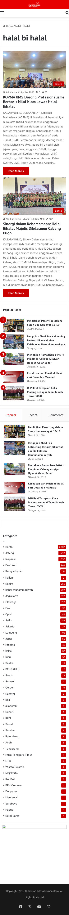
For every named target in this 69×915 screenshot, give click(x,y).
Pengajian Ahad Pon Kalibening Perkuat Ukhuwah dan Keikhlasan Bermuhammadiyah (46, 340)
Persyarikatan (13, 571)
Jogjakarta (11, 595)
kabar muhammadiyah (19, 589)
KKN (8, 718)
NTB (8, 760)
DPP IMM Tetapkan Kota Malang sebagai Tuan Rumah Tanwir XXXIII (45, 392)
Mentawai (11, 797)
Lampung (11, 632)
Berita (9, 546)
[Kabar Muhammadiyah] (34, 4)
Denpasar (11, 791)
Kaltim (9, 583)
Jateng (9, 553)
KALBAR (10, 779)
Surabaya (11, 803)
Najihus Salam (13, 219)
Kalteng (10, 693)
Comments (55, 415)
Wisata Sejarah (14, 766)
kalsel (8, 650)
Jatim (8, 620)
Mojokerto (11, 773)
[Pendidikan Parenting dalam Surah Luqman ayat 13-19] (13, 325)
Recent (32, 415)
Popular (11, 415)
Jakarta (10, 626)
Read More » (16, 171)
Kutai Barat (12, 815)
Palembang (12, 736)
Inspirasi (10, 559)
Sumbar (10, 730)
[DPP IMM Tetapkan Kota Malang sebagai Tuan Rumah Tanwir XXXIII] (13, 393)
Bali (7, 699)
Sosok (9, 675)
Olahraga (10, 602)
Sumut (9, 711)
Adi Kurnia (11, 92)
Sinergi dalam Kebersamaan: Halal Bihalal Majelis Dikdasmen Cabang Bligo (32, 228)
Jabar (8, 638)
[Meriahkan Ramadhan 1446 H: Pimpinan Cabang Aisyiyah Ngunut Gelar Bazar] (13, 359)
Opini (8, 614)
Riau (8, 657)
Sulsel (9, 724)
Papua (9, 809)
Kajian (9, 577)
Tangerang (12, 748)
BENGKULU (12, 669)
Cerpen (9, 687)
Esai (7, 608)
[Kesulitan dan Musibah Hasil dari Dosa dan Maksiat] (13, 377)
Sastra (9, 663)
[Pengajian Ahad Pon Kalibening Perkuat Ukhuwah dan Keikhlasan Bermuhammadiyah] (13, 342)
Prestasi (10, 644)
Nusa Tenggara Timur (18, 754)
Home (9, 26)
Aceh (8, 742)
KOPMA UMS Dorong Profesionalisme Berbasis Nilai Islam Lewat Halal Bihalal (33, 102)
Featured (10, 565)
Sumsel (9, 681)
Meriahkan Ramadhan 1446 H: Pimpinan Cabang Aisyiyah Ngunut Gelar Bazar (45, 358)
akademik (11, 705)
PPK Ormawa (13, 785)
